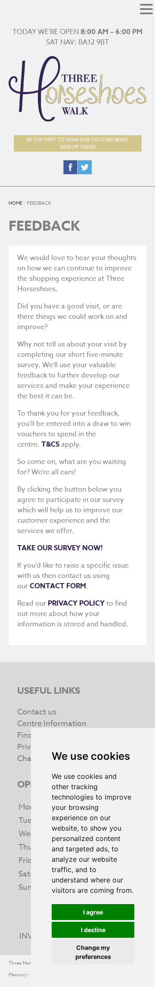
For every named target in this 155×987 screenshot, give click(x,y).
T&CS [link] (50, 444)
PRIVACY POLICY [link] (76, 603)
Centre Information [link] (52, 724)
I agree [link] (93, 912)
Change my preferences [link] (93, 952)
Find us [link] (30, 735)
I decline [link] (93, 929)
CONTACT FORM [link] (58, 586)
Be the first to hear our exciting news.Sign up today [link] (78, 143)
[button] (146, 9)
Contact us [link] (36, 712)
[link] (77, 119)
